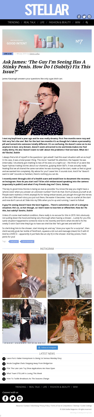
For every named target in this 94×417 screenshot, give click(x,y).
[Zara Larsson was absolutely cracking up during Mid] (24, 276)
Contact (26, 406)
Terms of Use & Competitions (61, 406)
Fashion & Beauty (60, 22)
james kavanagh (28, 241)
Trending (13, 22)
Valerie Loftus (34, 54)
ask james (14, 241)
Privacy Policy (45, 406)
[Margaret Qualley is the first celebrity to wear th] (24, 321)
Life (42, 22)
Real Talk (29, 22)
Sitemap (76, 406)
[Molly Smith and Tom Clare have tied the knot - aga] (70, 276)
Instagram (89, 16)
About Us (19, 406)
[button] (85, 22)
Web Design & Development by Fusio (81, 413)
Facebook (79, 16)
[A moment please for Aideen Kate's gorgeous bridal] (70, 321)
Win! (77, 22)
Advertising (35, 406)
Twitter (84, 16)
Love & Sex (8, 54)
